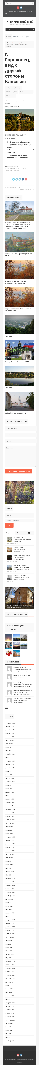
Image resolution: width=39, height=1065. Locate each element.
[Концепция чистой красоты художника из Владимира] (19, 269)
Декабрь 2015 (10, 1010)
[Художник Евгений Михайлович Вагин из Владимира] (19, 297)
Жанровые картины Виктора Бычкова (20, 548)
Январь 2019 (10, 882)
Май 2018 (9, 909)
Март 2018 (9, 916)
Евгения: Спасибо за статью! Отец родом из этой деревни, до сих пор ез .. (23, 692)
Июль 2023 (9, 771)
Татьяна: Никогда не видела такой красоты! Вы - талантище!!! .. (23, 700)
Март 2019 (9, 875)
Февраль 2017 (10, 961)
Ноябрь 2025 (10, 733)
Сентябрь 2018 (10, 896)
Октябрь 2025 (10, 737)
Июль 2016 (9, 985)
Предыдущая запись (13, 187)
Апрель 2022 (10, 792)
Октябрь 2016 (10, 975)
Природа (18, 88)
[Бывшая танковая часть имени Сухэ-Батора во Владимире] (19, 598)
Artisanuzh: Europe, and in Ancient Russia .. (22, 676)
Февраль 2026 (10, 723)
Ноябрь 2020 (10, 816)
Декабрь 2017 (10, 927)
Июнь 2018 (9, 906)
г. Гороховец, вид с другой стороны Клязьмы (17, 67)
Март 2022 (9, 795)
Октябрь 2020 (10, 820)
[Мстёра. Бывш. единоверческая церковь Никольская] (9, 539)
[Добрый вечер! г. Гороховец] (19, 401)
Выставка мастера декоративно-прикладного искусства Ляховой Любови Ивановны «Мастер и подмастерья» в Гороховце (17, 225)
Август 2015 (9, 1023)
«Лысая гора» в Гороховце (19, 142)
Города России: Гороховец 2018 (17, 362)
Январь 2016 (10, 1006)
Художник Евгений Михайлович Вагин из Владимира (19, 310)
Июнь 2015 (9, 1030)
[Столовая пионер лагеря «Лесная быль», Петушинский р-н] (9, 557)
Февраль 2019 (10, 878)
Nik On (16, 107)
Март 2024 (9, 757)
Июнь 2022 (9, 789)
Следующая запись (26, 190)
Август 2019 (9, 858)
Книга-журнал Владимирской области (18, 1059)
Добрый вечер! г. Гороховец (15, 413)
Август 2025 (9, 744)
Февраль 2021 (10, 809)
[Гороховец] (19, 324)
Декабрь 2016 (10, 968)
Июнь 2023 (9, 775)
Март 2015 (9, 1037)
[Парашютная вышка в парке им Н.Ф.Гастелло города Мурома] (9, 577)
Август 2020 (9, 827)
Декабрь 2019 (10, 844)
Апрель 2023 (10, 778)
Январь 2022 (10, 799)
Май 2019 (9, 868)
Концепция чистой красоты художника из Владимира (15, 282)
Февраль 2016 (10, 1003)
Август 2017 (9, 941)
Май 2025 (9, 751)
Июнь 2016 (9, 989)
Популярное (10, 533)
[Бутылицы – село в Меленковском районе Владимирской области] (9, 567)
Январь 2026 (10, 726)
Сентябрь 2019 (10, 854)
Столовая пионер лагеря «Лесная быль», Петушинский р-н (22, 557)
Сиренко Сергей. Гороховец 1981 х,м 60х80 (18, 255)
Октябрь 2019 (10, 851)
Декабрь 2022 (10, 782)
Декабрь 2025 (10, 730)
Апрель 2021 (10, 806)
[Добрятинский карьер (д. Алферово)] (19, 492)
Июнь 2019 (9, 865)
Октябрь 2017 (10, 934)
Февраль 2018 (10, 920)
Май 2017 (9, 951)
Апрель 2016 (10, 996)
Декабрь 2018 (10, 885)
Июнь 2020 (9, 833)
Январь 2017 (10, 965)
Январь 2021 (10, 813)
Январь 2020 (10, 840)
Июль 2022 (9, 785)
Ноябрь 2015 (10, 1013)
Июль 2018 (9, 903)
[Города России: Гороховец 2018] (19, 350)
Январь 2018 (10, 923)
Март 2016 (9, 999)
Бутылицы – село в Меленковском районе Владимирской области (21, 567)
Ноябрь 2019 (10, 847)
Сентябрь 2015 (10, 1020)
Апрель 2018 (10, 913)
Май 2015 (9, 1034)
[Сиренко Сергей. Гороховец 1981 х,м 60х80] (19, 242)
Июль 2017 (9, 944)
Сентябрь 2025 (10, 740)
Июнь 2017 (9, 947)
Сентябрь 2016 (10, 978)
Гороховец (16, 43)
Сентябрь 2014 (10, 1041)
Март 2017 (9, 958)
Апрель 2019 (10, 871)
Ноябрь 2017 (10, 930)
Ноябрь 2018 (10, 889)
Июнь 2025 (9, 747)
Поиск (9, 525)
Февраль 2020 (10, 837)
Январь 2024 (10, 764)
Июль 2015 (9, 1027)
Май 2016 (9, 992)
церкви (16, 170)
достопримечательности (15, 168)
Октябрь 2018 (10, 892)
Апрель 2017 (10, 954)
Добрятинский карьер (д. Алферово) (18, 502)
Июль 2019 (9, 861)
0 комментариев (27, 92)
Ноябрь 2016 (10, 972)
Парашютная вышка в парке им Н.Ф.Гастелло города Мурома (21, 577)
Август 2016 (9, 982)
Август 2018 (9, 899)
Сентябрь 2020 (10, 823)
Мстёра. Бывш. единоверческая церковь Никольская (22, 539)
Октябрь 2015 (10, 1016)
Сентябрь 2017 (10, 937)
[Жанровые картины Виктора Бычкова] (9, 549)
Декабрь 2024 (10, 754)
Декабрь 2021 (10, 802)
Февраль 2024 (10, 761)
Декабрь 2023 (10, 768)
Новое (19, 533)
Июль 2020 (9, 830)
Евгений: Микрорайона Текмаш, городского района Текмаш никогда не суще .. (23, 684)
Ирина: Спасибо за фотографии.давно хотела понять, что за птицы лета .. (23, 669)
